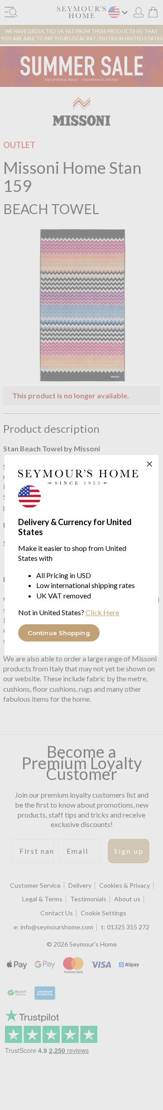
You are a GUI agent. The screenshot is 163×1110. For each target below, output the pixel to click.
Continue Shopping (59, 632)
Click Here (102, 612)
